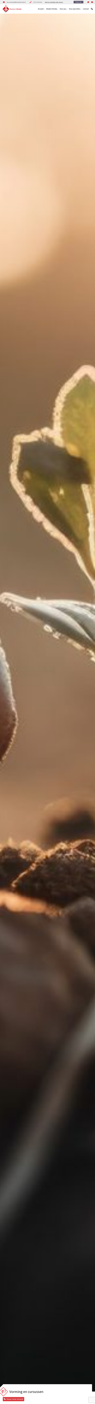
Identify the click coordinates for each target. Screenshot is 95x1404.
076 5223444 (37, 2)
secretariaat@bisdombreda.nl (16, 2)
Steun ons (78, 2)
